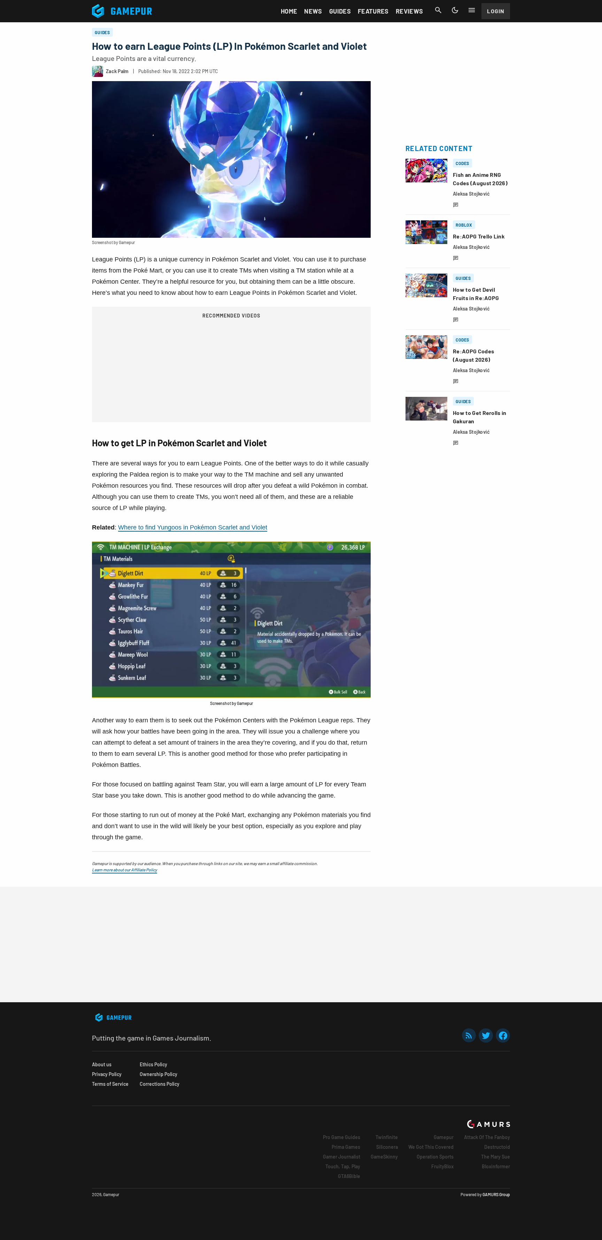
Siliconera (387, 1147)
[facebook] (503, 1035)
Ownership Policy (158, 1074)
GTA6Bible (349, 1176)
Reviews (409, 11)
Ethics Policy (153, 1064)
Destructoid (497, 1147)
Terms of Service (110, 1084)
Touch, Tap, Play (342, 1166)
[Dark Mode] (455, 10)
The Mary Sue (495, 1157)
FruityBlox (442, 1166)
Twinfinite (387, 1137)
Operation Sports (435, 1157)
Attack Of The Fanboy (487, 1137)
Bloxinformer (496, 1166)
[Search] (438, 10)
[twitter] (486, 1035)
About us (101, 1064)
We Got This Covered (431, 1147)
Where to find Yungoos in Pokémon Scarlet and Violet (192, 527)
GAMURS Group (496, 1194)
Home (289, 11)
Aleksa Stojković (471, 194)
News (313, 11)
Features (373, 11)
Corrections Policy (159, 1084)
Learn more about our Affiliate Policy (124, 869)
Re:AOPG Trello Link (479, 236)
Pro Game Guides (341, 1137)
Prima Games (346, 1147)
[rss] (469, 1035)
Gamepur (444, 1137)
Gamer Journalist (341, 1157)
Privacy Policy (107, 1074)
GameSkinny (384, 1157)
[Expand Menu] (472, 10)
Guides (340, 11)
